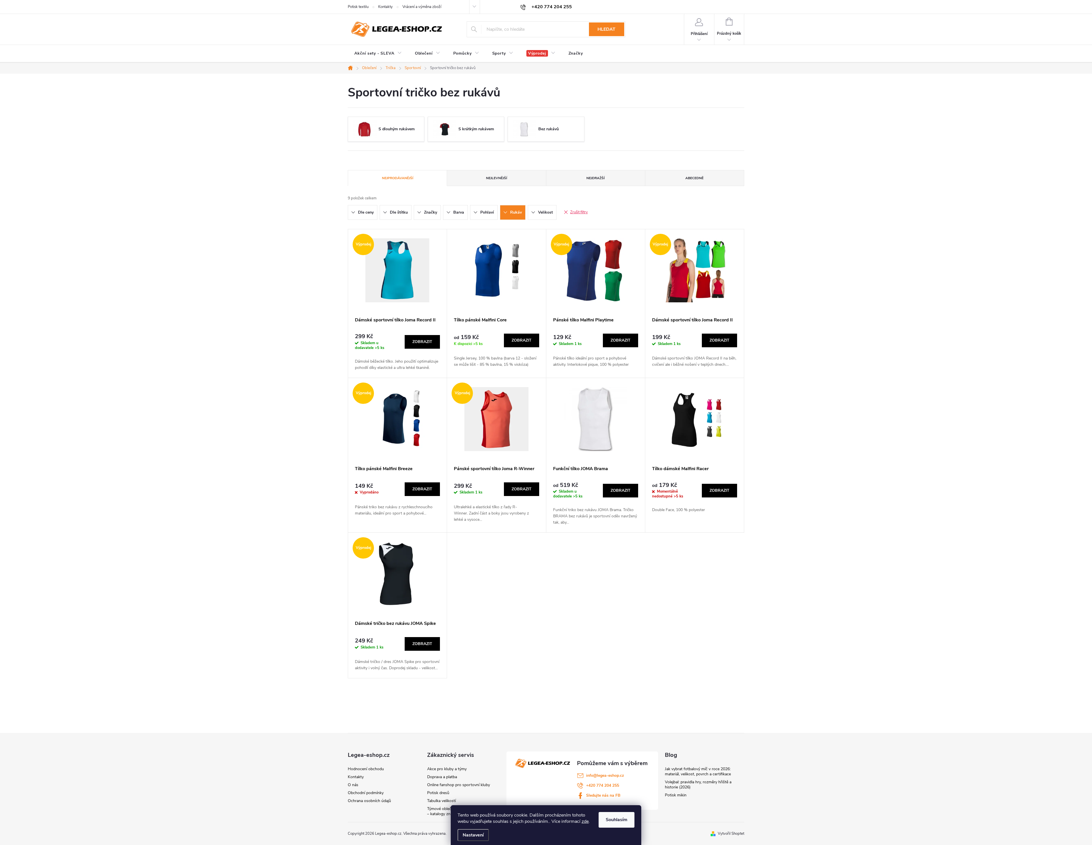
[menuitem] (378, 53)
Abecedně (694, 178)
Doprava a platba (442, 777)
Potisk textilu (358, 6)
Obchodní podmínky (366, 793)
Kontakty (385, 6)
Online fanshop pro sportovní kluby (458, 785)
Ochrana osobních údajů (369, 800)
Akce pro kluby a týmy (447, 769)
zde (585, 821)
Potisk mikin (675, 795)
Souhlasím (616, 820)
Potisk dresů (438, 793)
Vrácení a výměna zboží (421, 6)
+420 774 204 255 (602, 785)
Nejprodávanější (397, 178)
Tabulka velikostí (441, 800)
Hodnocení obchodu (366, 769)
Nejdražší (595, 178)
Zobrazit (422, 341)
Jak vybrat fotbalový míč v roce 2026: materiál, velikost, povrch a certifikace (698, 771)
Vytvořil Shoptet (731, 833)
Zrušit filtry (579, 212)
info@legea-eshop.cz (605, 775)
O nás (353, 785)
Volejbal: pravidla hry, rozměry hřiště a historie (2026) (698, 784)
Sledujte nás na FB (603, 795)
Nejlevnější (496, 178)
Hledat (606, 29)
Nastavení (473, 835)
